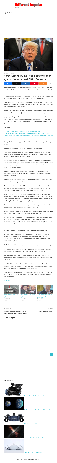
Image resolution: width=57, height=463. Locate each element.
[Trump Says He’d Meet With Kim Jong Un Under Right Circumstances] (45, 289)
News (12, 73)
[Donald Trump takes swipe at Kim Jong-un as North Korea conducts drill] (11, 289)
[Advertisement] (28, 25)
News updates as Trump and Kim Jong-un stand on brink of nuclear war (28, 296)
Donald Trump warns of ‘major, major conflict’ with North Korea (22, 131)
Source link (7, 280)
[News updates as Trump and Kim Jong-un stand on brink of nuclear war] (28, 289)
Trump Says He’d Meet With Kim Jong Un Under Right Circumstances (44, 296)
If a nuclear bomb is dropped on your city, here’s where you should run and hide (27, 133)
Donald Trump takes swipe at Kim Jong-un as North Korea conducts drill (11, 296)
